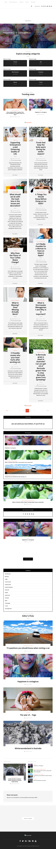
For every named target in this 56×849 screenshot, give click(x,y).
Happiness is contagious (10, 448)
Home (5, 2)
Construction (8, 582)
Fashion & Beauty (13, 2)
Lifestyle (21, 2)
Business (7, 576)
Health (13, 110)
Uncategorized (8, 608)
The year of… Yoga (28, 540)
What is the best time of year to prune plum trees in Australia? (19, 462)
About (15, 82)
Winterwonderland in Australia (39, 780)
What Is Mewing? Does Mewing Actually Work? (15, 308)
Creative (40, 72)
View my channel (28, 818)
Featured (33, 2)
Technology (42, 300)
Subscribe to (28, 20)
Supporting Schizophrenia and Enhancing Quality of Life (15, 148)
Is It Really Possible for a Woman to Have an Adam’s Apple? (41, 249)
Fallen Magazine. (17, 160)
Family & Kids (7, 461)
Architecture (8, 574)
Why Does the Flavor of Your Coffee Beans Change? (15, 258)
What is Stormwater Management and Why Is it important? (40, 308)
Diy (41, 62)
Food (40, 82)
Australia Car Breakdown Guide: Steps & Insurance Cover (15, 781)
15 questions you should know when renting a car (15, 477)
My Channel (15, 72)
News (37, 300)
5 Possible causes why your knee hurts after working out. (15, 357)
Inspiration (7, 595)
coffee (15, 250)
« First (6, 410)
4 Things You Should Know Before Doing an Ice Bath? (40, 199)
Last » (48, 410)
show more (28, 559)
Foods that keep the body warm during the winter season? (41, 148)
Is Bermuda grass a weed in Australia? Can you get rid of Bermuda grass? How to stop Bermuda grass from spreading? (41, 367)
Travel (27, 2)
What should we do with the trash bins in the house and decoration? (15, 200)
